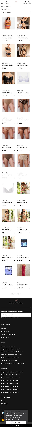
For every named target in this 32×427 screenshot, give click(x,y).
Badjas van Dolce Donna (8, 346)
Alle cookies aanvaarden (16, 423)
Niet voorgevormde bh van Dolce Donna (12, 363)
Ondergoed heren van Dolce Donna (11, 354)
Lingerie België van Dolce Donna (10, 374)
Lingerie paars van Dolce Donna (10, 392)
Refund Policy (5, 331)
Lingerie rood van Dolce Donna (10, 383)
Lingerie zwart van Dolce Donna (10, 389)
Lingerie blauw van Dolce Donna (10, 377)
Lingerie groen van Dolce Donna (10, 380)
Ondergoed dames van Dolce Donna (11, 351)
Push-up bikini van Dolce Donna (10, 357)
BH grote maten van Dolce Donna (10, 349)
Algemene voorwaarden (8, 334)
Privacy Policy (5, 337)
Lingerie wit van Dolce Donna (9, 386)
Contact (3, 328)
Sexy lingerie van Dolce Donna (9, 360)
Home (2, 6)
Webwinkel (8, 6)
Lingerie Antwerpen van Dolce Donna (11, 372)
